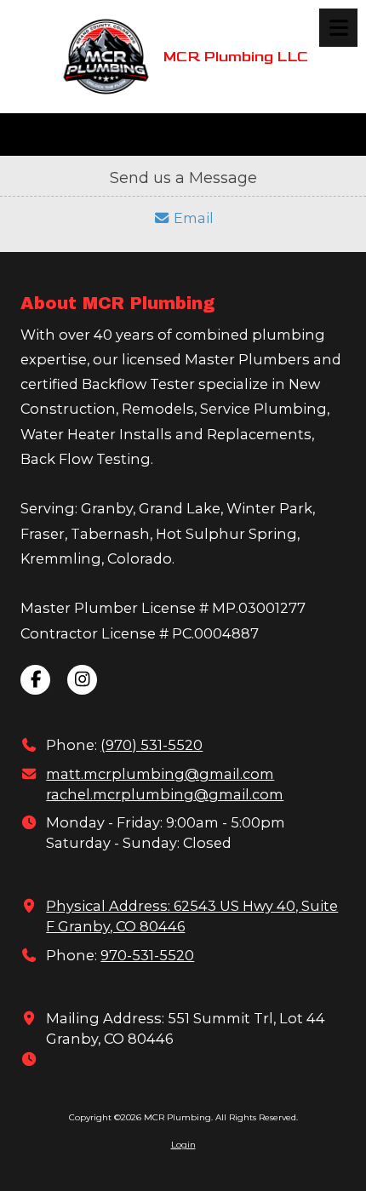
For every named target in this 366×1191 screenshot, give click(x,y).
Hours (168, 134)
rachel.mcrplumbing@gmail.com (164, 794)
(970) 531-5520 (151, 744)
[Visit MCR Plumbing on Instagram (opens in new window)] (82, 680)
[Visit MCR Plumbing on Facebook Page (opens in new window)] (35, 680)
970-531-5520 (147, 955)
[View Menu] (338, 28)
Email (239, 134)
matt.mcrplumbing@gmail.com (160, 773)
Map (100, 134)
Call (40, 134)
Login (183, 1144)
